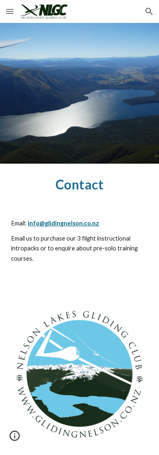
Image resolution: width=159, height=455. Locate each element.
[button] (10, 11)
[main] (79, 184)
